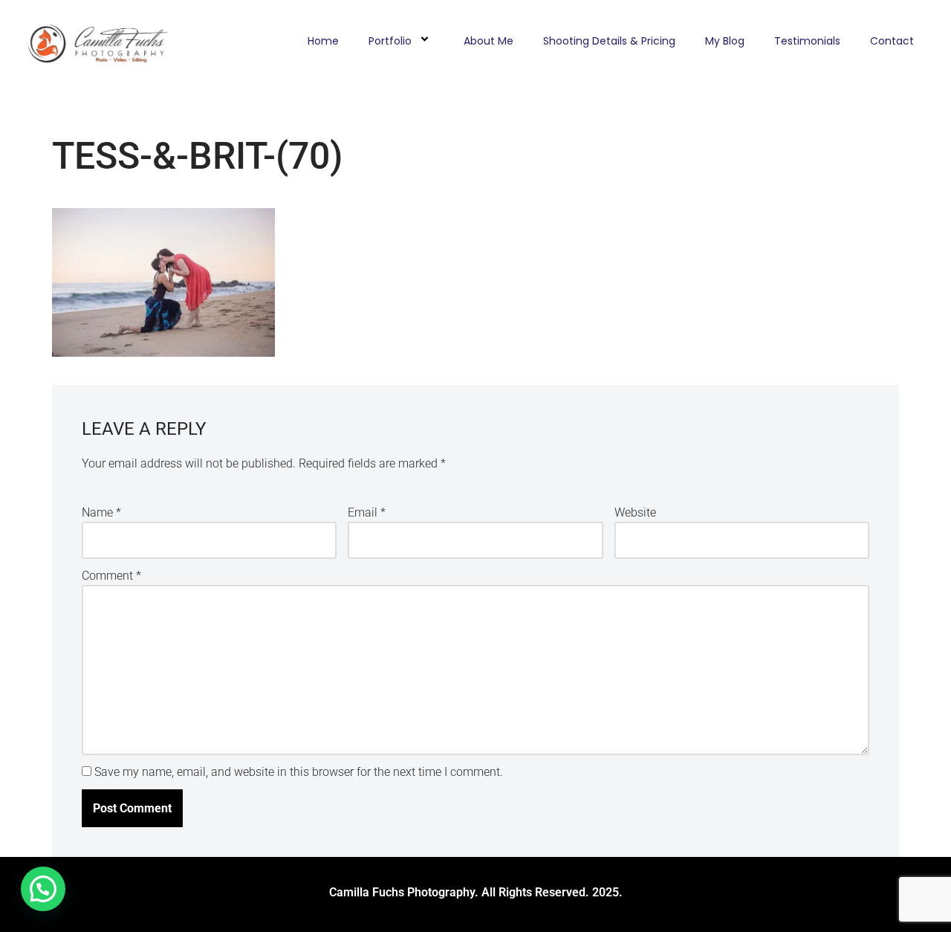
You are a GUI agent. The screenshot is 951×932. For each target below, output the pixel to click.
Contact (892, 40)
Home (323, 40)
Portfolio (390, 40)
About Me (488, 40)
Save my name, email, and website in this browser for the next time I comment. (298, 772)
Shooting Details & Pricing (609, 40)
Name (101, 512)
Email (367, 512)
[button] (43, 889)
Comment (111, 576)
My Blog (724, 40)
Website (635, 512)
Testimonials (807, 40)
